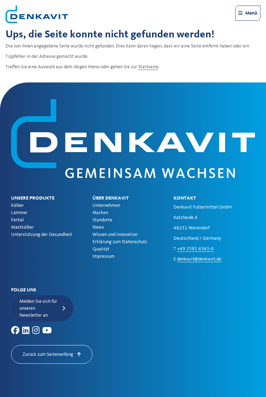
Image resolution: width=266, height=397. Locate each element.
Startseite (148, 66)
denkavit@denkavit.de (199, 259)
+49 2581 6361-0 (195, 248)
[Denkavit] (37, 14)
